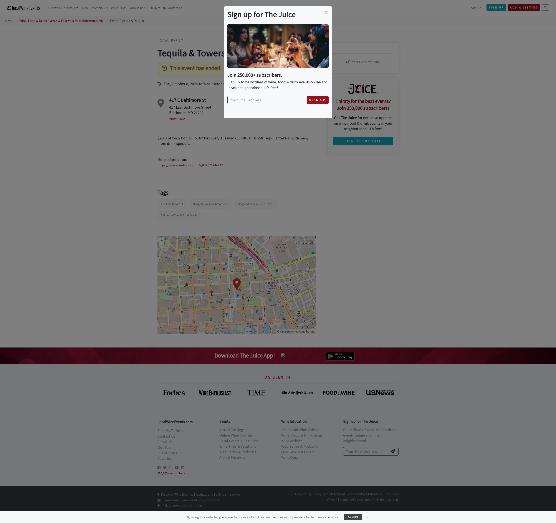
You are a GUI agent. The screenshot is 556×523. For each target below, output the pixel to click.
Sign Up (317, 100)
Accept (353, 516)
